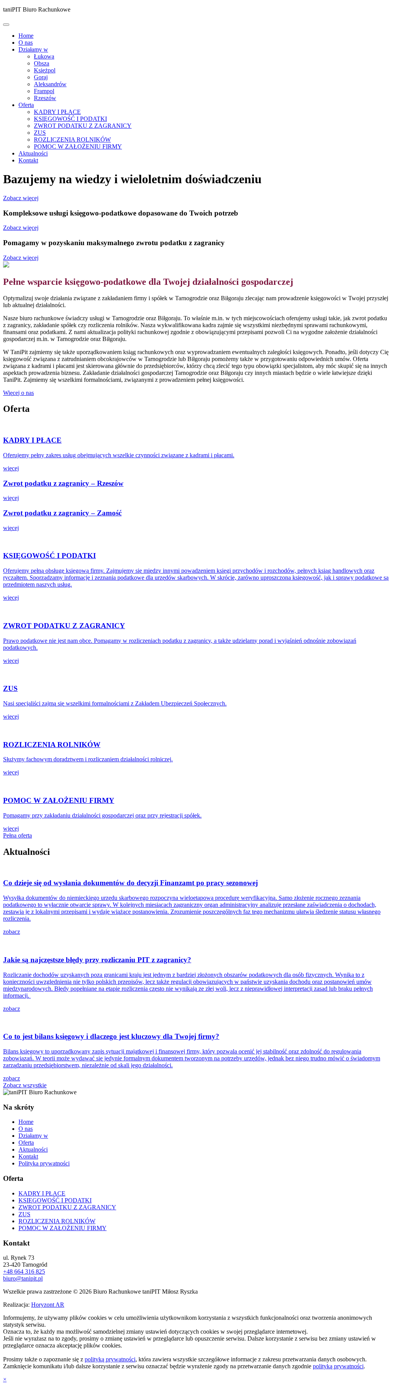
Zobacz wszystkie (25, 1085)
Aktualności (33, 153)
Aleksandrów (50, 84)
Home (25, 35)
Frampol (44, 91)
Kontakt (28, 160)
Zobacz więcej (20, 198)
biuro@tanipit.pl (23, 1278)
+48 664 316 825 (24, 1271)
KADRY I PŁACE (57, 112)
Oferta (26, 105)
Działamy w (33, 49)
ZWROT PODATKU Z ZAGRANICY (83, 125)
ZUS (40, 132)
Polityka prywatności (44, 1163)
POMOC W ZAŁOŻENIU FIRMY (78, 146)
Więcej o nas (18, 393)
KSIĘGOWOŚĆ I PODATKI (70, 118)
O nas (25, 42)
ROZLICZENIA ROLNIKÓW (72, 139)
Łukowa (44, 56)
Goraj (41, 77)
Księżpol (44, 70)
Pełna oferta (17, 835)
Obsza (41, 63)
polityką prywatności (110, 1359)
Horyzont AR (47, 1304)
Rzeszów (45, 98)
